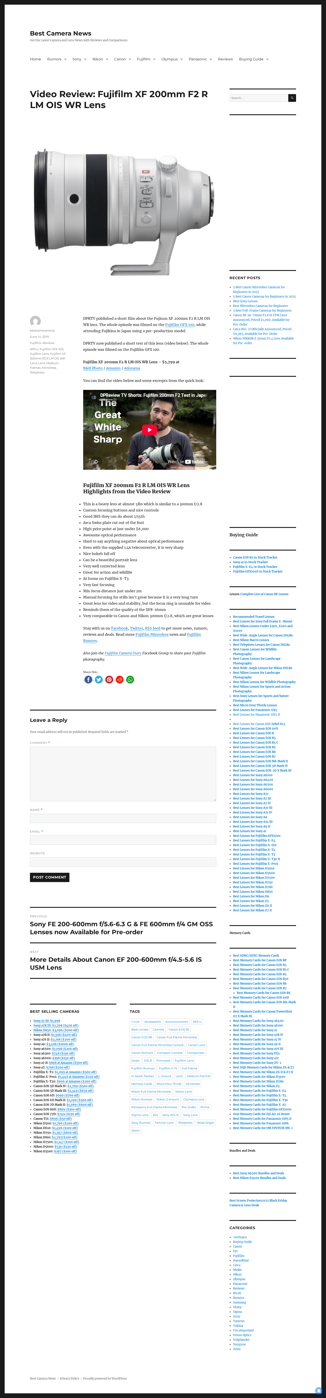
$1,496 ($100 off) (65, 1128)
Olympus (169, 59)
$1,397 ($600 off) (65, 1133)
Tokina (238, 1326)
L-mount (164, 1076)
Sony (77, 59)
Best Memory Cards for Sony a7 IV (257, 1039)
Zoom (135, 1130)
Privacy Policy (69, 1378)
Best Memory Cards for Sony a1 (255, 1030)
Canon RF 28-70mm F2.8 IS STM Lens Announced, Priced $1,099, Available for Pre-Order (261, 319)
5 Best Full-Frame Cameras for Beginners (262, 310)
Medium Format (199, 1076)
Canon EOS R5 (179, 1029)
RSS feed (152, 628)
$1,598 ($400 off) (64, 1035)
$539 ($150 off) (66, 1147)
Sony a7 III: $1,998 (46, 1021)
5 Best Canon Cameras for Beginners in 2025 (264, 296)
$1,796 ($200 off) (66, 1123)
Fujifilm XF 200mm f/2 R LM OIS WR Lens (48, 358)
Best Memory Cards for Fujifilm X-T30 (260, 1100)
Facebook (119, 628)
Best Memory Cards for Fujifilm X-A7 (259, 1105)
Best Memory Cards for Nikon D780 (258, 1081)
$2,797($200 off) (64, 1137)
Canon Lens (196, 1045)
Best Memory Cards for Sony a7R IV (258, 1035)
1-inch (135, 1021)
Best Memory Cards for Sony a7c (256, 1058)
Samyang (239, 1302)
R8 (263, 993)
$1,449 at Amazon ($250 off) (79, 1077)
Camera (158, 1029)
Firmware (163, 1060)
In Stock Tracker (142, 1076)
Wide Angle (205, 1122)
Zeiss (237, 1349)
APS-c (34, 349)
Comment (40, 743)
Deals (135, 1060)
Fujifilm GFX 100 (179, 324)
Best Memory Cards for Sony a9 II (257, 1044)
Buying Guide (251, 59)
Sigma (237, 1312)
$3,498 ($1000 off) (60, 1044)
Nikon (97, 59)
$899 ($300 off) (69, 1109)
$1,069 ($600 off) (80, 1105)
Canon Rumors (142, 1052)
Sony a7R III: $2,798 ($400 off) (56, 1025)
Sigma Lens (139, 1115)
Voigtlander (241, 1340)
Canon (120, 59)
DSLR (148, 1060)
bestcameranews (42, 330)
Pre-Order (189, 1107)
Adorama (132, 368)
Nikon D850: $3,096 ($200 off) (56, 1030)
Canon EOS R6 (141, 1037)
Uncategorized (243, 1330)
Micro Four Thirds (169, 1084)
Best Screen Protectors (246, 1201)
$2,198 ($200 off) (64, 1039)
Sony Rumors (140, 1122)
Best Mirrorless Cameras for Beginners (260, 306)
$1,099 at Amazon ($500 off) (76, 1072)
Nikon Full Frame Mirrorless (151, 1091)
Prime (204, 1107)
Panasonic (198, 59)
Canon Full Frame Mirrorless (177, 1037)
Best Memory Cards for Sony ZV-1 (257, 1063)
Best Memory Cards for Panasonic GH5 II (262, 1119)
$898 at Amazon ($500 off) (68, 1063)
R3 (254, 738)
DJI (235, 1251)
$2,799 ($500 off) (80, 1086)
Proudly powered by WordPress (105, 1378)
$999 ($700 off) (68, 1095)
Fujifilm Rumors (143, 1068)
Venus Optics (242, 1335)
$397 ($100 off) (65, 1151)
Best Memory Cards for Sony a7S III (258, 1049)
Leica (236, 1265)
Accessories (152, 1021)
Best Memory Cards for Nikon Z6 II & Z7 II (263, 1072)
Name (36, 810)
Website (37, 853)
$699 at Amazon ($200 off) (76, 1081)
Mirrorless (49, 367)
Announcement (176, 1021)
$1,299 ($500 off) (80, 1100)
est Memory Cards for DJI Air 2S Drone (262, 1114)
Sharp (237, 1307)
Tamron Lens (164, 1122)
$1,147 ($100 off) (66, 1142)
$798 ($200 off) (58, 1067)
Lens (41, 363)
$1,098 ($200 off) (65, 1049)
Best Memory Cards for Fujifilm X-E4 (259, 1091)
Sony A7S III (170, 1115)
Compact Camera (170, 1052)
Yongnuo (239, 1344)
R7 (260, 988)
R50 (261, 979)
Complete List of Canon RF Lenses (264, 594)
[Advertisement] (263, 186)
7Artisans (240, 1237)
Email (36, 831)
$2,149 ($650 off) (81, 1091)
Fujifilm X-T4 (168, 1068)
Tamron (239, 1321)
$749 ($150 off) (68, 1114)
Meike (237, 1270)
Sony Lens (190, 1115)
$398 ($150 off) (63, 1058)
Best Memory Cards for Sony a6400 (258, 1021)
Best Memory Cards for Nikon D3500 (259, 1077)
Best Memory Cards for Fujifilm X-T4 (259, 1095)
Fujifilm (143, 59)
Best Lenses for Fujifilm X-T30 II (256, 859)
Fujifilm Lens (39, 353)
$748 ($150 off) (63, 1053)
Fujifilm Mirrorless (152, 634)
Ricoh (237, 1293)
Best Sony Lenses (245, 301)
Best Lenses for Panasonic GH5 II (256, 715)
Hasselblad (241, 1260)
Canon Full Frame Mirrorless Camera (157, 1045)
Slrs (155, 1115)
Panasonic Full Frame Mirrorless (154, 1107)
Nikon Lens (183, 1091)
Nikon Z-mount (168, 1099)
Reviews (225, 59)
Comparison (196, 1052)
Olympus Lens (193, 1099)
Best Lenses (139, 1029)
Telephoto (37, 372)
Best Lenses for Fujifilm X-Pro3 (255, 864)
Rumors (54, 59)
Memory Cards (141, 1084)
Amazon (113, 368)
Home (35, 59)
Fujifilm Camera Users (123, 653)
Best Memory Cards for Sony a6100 (258, 1025)
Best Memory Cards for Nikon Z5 (256, 1086)
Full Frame (189, 1068)
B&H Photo (93, 368)
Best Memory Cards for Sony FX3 (256, 1053)
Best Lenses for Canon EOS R (253, 724)
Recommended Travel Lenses (254, 617)
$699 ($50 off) (61, 1119)
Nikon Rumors (141, 1099)
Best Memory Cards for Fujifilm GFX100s (262, 1109)
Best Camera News (60, 33)
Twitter (136, 628)
